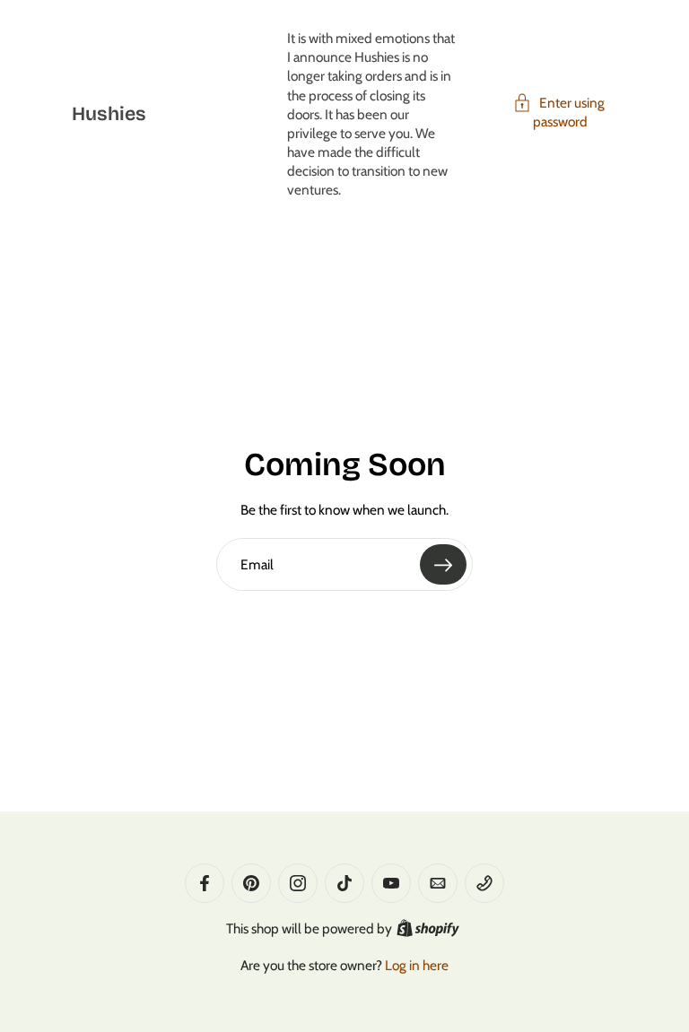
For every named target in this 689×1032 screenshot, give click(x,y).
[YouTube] (391, 883)
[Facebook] (204, 883)
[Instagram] (298, 883)
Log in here (417, 965)
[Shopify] (428, 928)
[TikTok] (344, 883)
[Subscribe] (443, 564)
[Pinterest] (251, 883)
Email (257, 564)
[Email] (438, 883)
